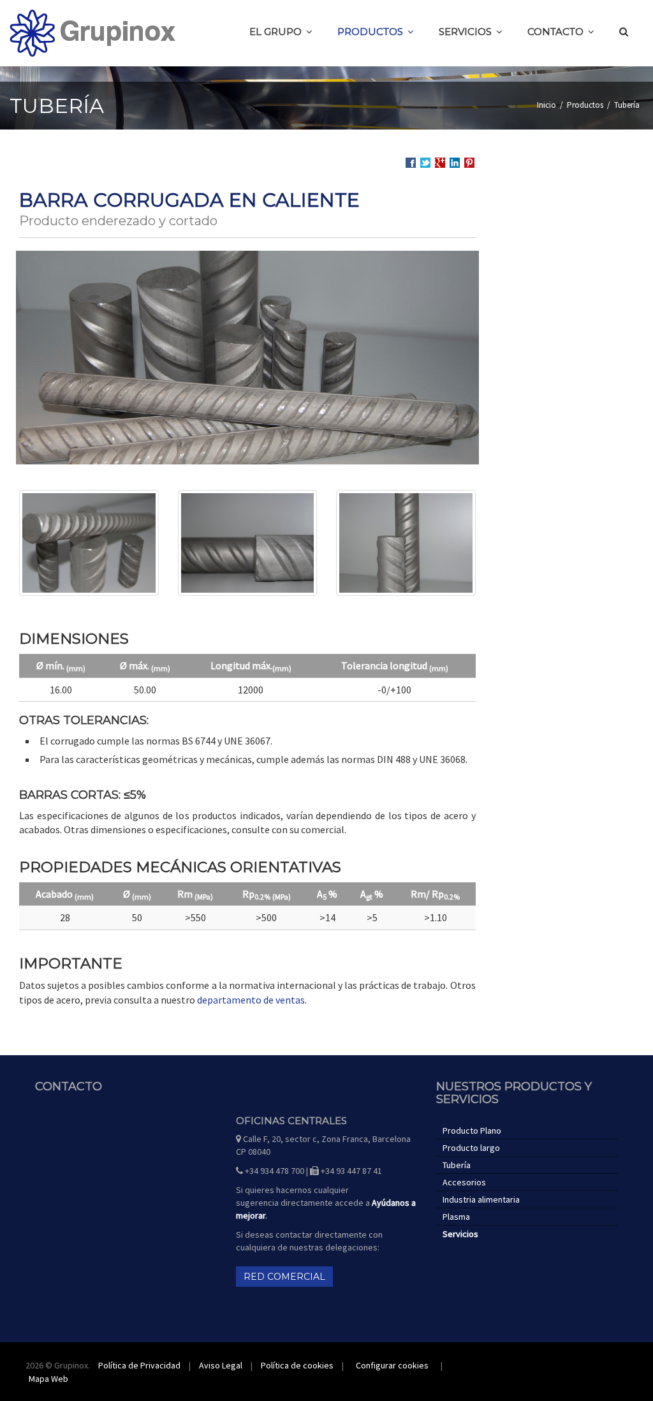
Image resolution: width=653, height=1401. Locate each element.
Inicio (546, 105)
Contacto (555, 32)
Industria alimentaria (481, 1199)
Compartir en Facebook (411, 163)
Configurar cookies (392, 1365)
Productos (370, 32)
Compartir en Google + (440, 163)
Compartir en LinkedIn (455, 163)
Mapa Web (48, 1378)
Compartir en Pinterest (469, 163)
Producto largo (471, 1147)
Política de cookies (297, 1365)
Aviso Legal (220, 1365)
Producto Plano (472, 1130)
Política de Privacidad (139, 1365)
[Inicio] (92, 33)
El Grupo (275, 32)
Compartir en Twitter (425, 163)
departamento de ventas (251, 999)
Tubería (627, 105)
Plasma (456, 1216)
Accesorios (464, 1182)
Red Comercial (284, 1276)
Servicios (465, 32)
